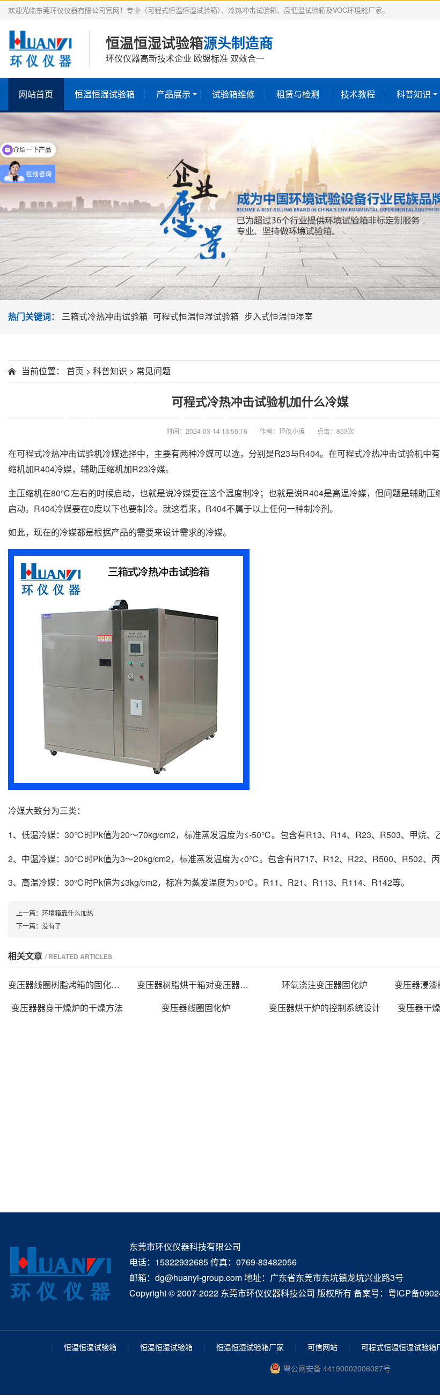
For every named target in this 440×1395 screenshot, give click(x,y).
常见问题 (153, 371)
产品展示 (173, 94)
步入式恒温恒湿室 (278, 316)
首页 (75, 371)
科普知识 (110, 371)
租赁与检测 (297, 94)
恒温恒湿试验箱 (105, 94)
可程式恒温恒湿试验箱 (196, 316)
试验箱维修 (233, 94)
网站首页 (36, 94)
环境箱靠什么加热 (67, 912)
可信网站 (322, 1346)
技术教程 (358, 94)
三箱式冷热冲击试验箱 (105, 316)
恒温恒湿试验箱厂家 (250, 1346)
